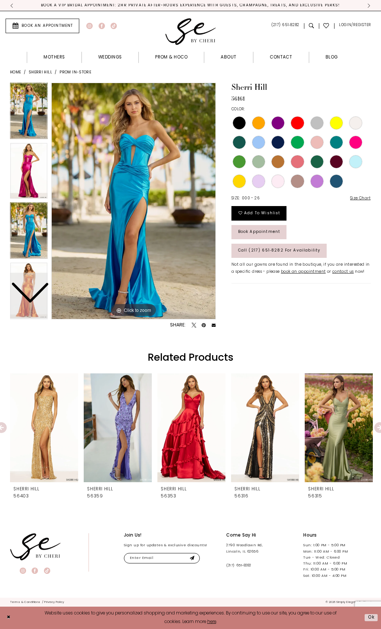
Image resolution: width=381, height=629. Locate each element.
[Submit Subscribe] (192, 558)
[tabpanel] (133, 201)
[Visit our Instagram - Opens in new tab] (89, 26)
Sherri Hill (40, 72)
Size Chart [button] (360, 198)
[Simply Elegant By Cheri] (190, 31)
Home (15, 72)
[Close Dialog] (8, 618)
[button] (354, 26)
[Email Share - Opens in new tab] (214, 325)
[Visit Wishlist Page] (326, 26)
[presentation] (44, 427)
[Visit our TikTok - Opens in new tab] (114, 26)
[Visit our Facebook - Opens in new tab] (102, 26)
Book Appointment (259, 232)
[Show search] (311, 26)
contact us (343, 272)
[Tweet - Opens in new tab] (194, 325)
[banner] (35, 546)
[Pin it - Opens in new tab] (204, 325)
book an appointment (303, 272)
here (211, 622)
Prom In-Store (75, 72)
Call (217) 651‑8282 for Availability (279, 251)
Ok (371, 617)
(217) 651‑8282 (238, 565)
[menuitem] (42, 26)
